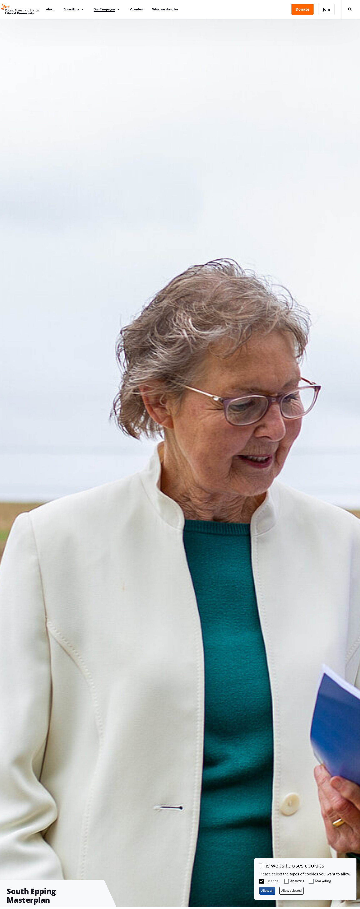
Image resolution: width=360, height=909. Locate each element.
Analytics (297, 881)
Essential (272, 881)
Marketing (323, 881)
